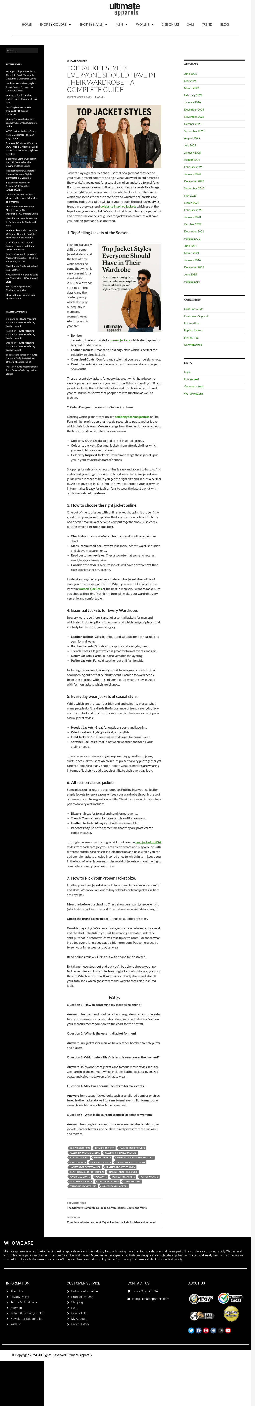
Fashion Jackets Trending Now (135, 1157)
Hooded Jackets (101, 1162)
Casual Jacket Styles (132, 1148)
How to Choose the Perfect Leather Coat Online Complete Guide (21, 123)
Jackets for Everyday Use (85, 1167)
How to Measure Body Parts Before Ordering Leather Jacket (21, 322)
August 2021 (192, 238)
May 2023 (190, 195)
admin (101, 97)
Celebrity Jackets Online (85, 1152)
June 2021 (190, 245)
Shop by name (91, 24)
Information (191, 323)
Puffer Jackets (149, 1176)
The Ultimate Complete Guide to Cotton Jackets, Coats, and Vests (107, 1205)
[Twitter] (191, 1330)
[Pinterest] (206, 1330)
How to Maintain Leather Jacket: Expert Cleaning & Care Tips (21, 99)
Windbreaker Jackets (115, 1186)
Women (142, 24)
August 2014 (192, 281)
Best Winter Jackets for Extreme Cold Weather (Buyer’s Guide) (18, 186)
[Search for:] (22, 50)
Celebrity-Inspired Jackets (120, 1152)
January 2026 (192, 102)
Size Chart (170, 24)
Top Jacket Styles (108, 1181)
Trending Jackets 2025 (83, 1186)
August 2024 (192, 159)
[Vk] (213, 1330)
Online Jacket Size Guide (123, 1172)
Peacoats (101, 1176)
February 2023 (193, 210)
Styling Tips (191, 337)
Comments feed (194, 386)
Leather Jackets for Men (120, 1167)
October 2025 (192, 123)
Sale (190, 24)
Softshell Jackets (81, 1181)
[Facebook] (199, 1330)
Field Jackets (78, 1162)
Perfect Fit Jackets (123, 1176)
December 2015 (194, 267)
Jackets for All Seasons (130, 1162)
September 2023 (194, 188)
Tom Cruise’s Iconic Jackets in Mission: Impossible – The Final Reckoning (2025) (22, 258)
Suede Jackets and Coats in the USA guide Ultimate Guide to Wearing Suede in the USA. (21, 234)
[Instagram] (221, 1330)
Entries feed (191, 379)
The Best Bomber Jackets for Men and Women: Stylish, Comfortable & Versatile (20, 174)
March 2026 (191, 88)
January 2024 (192, 174)
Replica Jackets (193, 330)
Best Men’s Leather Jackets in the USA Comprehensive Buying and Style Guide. (21, 162)
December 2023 (194, 181)
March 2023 (191, 202)
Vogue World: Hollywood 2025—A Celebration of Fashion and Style (22, 278)
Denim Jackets (102, 1157)
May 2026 (190, 80)
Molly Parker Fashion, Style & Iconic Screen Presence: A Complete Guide (21, 87)
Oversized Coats (80, 1176)
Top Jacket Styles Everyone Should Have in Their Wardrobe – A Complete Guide (22, 210)
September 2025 (194, 131)
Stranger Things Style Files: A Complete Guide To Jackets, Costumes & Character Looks (21, 75)
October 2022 (192, 224)
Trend (207, 24)
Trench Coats (132, 1181)
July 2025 (190, 145)
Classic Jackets (79, 1157)
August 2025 (192, 138)
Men (119, 24)
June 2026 (190, 73)
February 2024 (193, 167)
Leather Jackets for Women (87, 1172)
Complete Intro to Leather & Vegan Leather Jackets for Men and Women (111, 1220)
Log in (187, 372)
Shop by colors (53, 24)
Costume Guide (193, 309)
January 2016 (192, 260)
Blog (224, 24)
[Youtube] (228, 1330)
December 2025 (194, 109)
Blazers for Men (80, 1148)
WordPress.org (193, 393)
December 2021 (194, 231)
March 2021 (191, 253)
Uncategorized (77, 61)
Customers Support (196, 316)
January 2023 (192, 217)
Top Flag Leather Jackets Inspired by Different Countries (18, 111)
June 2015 (190, 274)
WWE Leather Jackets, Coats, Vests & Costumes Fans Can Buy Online (21, 135)
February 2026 (193, 95)
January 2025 (192, 152)
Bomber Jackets (104, 1148)
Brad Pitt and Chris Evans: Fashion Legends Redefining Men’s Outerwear (20, 246)
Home (27, 24)
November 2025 (194, 116)
